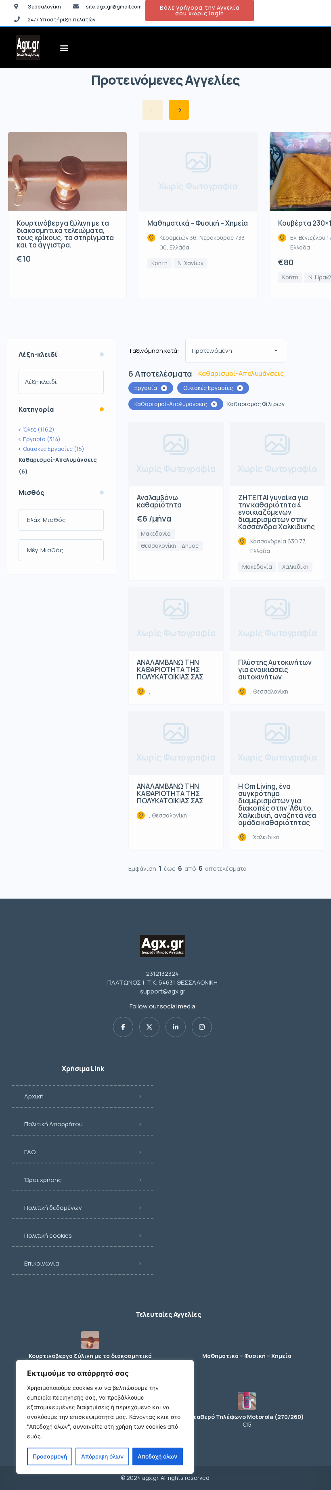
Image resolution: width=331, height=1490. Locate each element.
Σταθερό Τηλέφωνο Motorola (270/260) (246, 1417)
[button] (64, 47)
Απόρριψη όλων (102, 1456)
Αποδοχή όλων (157, 1456)
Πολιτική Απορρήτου (53, 1124)
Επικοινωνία (41, 1263)
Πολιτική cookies (48, 1235)
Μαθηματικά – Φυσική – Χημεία (246, 1356)
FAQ (30, 1152)
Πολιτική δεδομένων (53, 1207)
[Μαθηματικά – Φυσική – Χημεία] (247, 1340)
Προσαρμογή (50, 1456)
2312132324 (162, 973)
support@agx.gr (162, 991)
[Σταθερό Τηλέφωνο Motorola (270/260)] (247, 1401)
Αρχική (34, 1096)
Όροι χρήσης (43, 1180)
